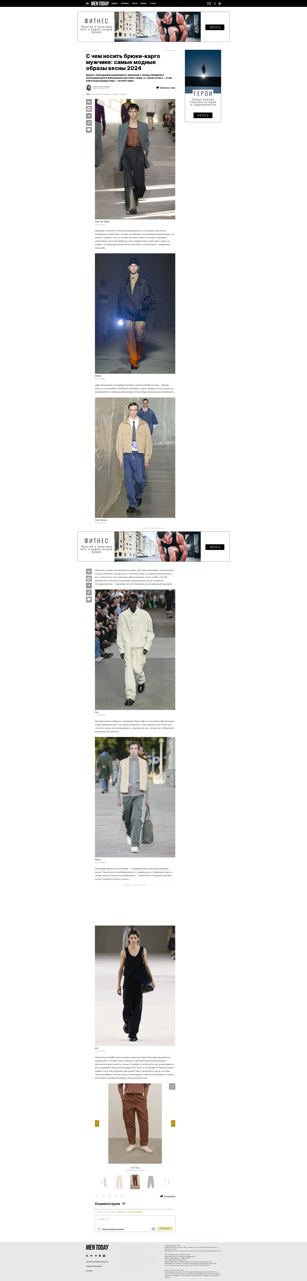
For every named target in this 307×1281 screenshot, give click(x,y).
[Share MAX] (89, 109)
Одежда (115, 94)
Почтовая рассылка (209, 3)
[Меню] (87, 3)
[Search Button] (214, 3)
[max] (104, 1256)
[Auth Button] (219, 3)
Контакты (89, 1270)
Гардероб (95, 50)
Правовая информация (94, 1266)
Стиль (88, 50)
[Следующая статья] (153, 1236)
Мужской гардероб (103, 94)
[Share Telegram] (89, 116)
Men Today (100, 3)
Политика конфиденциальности (97, 1261)
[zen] (100, 1256)
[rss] (87, 1256)
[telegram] (95, 1256)
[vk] (91, 1256)
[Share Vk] (89, 102)
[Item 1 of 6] (135, 1123)
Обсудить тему (167, 87)
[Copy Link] (89, 123)
